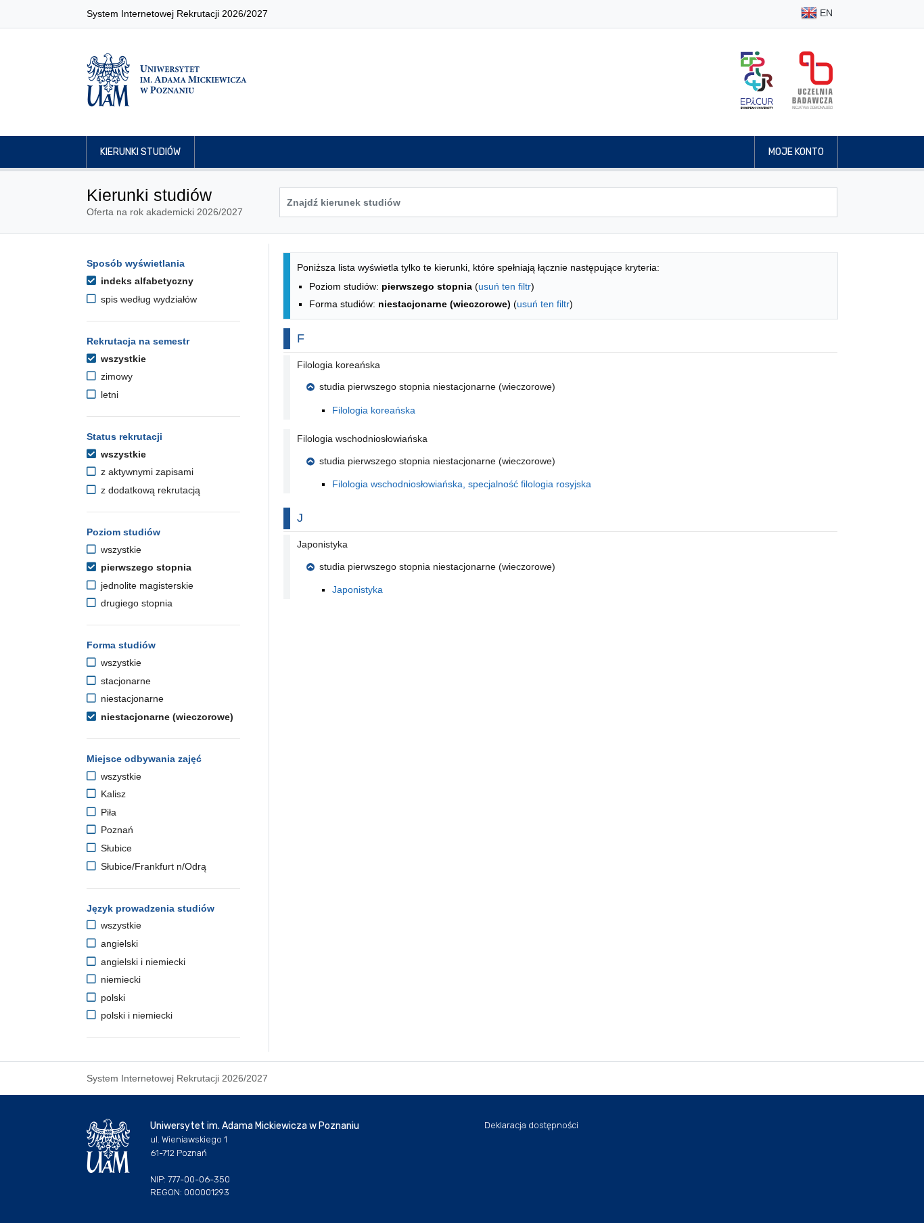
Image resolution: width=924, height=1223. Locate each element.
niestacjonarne (131, 698)
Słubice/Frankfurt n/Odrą (152, 866)
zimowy (115, 376)
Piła (107, 812)
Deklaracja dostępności (531, 1125)
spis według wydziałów (147, 299)
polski (111, 997)
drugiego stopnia (135, 603)
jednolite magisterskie (145, 585)
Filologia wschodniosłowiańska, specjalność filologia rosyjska (461, 484)
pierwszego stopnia (144, 567)
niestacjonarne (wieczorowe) (165, 716)
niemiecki (119, 979)
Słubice (115, 848)
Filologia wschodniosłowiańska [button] (362, 438)
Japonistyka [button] (322, 544)
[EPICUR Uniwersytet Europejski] (757, 80)
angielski (118, 943)
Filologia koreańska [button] (338, 364)
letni (108, 394)
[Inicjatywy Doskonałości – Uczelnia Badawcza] (812, 80)
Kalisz (112, 793)
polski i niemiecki (135, 1015)
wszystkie (122, 358)
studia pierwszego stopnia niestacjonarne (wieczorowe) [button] (437, 386)
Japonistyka (357, 589)
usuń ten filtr (504, 286)
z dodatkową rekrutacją (149, 490)
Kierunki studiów (140, 152)
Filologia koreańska (373, 410)
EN (825, 12)
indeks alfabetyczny (145, 280)
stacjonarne (124, 680)
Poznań (115, 829)
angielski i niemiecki (141, 961)
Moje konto (796, 152)
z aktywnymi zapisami (145, 471)
